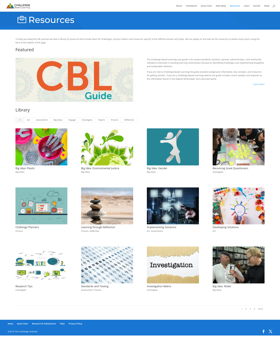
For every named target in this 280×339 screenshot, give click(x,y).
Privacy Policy (75, 323)
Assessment (42, 119)
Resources (235, 6)
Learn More (259, 84)
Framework (191, 6)
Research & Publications (44, 323)
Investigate (87, 119)
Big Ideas (58, 119)
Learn (247, 6)
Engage (72, 119)
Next (260, 308)
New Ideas (221, 6)
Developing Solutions (226, 227)
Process (114, 119)
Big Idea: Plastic (25, 168)
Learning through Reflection (98, 227)
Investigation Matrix (159, 286)
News (267, 6)
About (179, 6)
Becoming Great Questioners (230, 168)
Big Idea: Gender (157, 168)
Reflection (129, 119)
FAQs (62, 323)
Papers (101, 119)
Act (28, 119)
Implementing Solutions (161, 227)
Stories (256, 6)
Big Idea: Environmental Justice (100, 168)
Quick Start (206, 6)
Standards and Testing (94, 286)
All (20, 119)
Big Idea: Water (222, 286)
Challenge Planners (27, 227)
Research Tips (24, 286)
